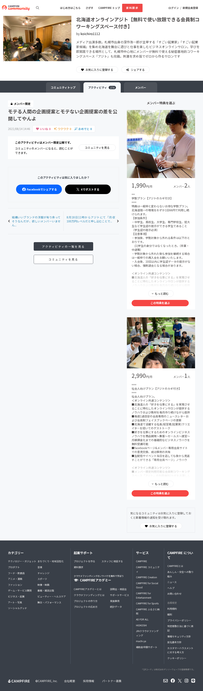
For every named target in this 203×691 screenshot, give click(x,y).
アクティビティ (101, 87)
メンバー (140, 87)
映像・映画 (43, 584)
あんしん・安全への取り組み (180, 574)
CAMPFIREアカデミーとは (88, 589)
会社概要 (69, 681)
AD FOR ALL (142, 619)
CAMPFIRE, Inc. (47, 681)
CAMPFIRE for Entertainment (143, 595)
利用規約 (172, 608)
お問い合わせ (174, 593)
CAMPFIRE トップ (109, 8)
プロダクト (14, 567)
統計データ (116, 606)
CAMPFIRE (141, 561)
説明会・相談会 (118, 589)
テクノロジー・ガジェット (22, 561)
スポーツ (42, 578)
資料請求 (132, 8)
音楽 (39, 567)
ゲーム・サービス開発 (20, 590)
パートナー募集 (112, 681)
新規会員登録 (190, 8)
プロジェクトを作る (84, 561)
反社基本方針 (174, 642)
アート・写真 (15, 602)
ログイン (174, 8)
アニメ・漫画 (15, 578)
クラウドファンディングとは (89, 595)
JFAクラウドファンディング (147, 633)
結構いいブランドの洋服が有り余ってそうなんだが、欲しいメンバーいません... (36, 221)
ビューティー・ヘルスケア (51, 596)
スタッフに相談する (112, 561)
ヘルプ (170, 588)
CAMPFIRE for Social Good (147, 585)
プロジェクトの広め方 (86, 606)
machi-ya (141, 641)
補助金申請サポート (146, 647)
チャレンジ (43, 573)
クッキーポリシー (176, 658)
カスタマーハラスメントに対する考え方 (180, 650)
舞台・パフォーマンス (49, 602)
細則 (169, 614)
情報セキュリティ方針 (179, 636)
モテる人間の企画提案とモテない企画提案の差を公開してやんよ (62, 115)
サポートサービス (119, 595)
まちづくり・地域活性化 (50, 561)
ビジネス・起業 (16, 596)
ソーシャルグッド (17, 608)
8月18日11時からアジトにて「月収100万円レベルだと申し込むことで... (91, 219)
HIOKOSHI (141, 625)
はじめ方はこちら (70, 8)
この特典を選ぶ (160, 303)
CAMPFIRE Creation (146, 577)
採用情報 (88, 681)
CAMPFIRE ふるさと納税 (148, 611)
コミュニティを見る (97, 148)
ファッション (15, 584)
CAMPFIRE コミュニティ (148, 569)
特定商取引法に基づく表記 (180, 628)
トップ (63, 87)
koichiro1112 (90, 33)
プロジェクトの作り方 (86, 601)
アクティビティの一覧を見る (63, 246)
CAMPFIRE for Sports (147, 603)
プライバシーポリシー (179, 620)
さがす (89, 8)
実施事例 (115, 601)
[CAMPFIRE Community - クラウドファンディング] (16, 8)
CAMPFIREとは (175, 566)
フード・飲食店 (16, 573)
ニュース (172, 582)
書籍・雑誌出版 (45, 590)
